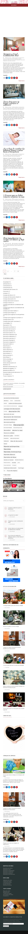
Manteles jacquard (8, 873)
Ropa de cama (6, 891)
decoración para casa (17, 427)
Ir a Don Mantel (7, 478)
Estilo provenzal (7, 355)
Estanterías (6, 438)
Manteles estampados (8, 870)
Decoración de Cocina (8, 329)
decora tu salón (8, 436)
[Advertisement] (14, 21)
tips (4, 470)
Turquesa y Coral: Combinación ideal (10, 54)
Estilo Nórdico (6, 353)
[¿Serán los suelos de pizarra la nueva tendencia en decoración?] (14, 638)
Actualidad (16, 57)
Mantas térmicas (7, 885)
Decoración (10, 59)
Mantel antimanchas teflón (11, 446)
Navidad (14, 462)
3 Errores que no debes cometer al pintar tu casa (13, 196)
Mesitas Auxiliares (7, 462)
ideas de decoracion (16, 441)
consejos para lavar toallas (10, 310)
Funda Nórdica (7, 884)
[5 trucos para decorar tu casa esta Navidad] (14, 659)
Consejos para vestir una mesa (11, 321)
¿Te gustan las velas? (13, 515)
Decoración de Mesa (11, 109)
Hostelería (5, 896)
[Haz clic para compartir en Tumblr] (14, 78)
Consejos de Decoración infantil (12, 58)
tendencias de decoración (10, 468)
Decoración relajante (8, 342)
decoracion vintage (8, 424)
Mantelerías (6, 892)
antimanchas (6, 284)
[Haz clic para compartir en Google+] (12, 78)
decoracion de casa (9, 414)
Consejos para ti (17, 200)
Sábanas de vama (7, 880)
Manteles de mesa (7, 868)
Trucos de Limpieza (12, 470)
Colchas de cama (7, 882)
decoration (7, 430)
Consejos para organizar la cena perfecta (13, 314)
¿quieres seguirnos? (8, 379)
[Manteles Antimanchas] (11, 566)
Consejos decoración (10, 108)
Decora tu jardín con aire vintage (11, 626)
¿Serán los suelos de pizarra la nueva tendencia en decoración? (12, 648)
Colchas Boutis (7, 287)
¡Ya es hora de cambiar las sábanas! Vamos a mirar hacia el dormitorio (13, 150)
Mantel (5, 443)
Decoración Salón (7, 344)
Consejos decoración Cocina (19, 108)
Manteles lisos (7, 869)
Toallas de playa (7, 893)
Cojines (11, 400)
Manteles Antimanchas (12, 452)
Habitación (6, 441)
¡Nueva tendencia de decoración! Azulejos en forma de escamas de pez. (13, 687)
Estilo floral (6, 346)
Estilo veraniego (7, 359)
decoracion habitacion (10, 419)
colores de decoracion (15, 403)
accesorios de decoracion (11, 398)
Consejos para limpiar (8, 312)
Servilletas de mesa (8, 894)
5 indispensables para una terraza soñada (13, 605)
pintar (19, 462)
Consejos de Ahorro (8, 295)
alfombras (6, 400)
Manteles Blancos (9, 454)
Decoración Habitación (16, 59)
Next (5, 274)
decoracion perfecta (9, 422)
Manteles (5, 364)
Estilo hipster (6, 347)
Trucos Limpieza (7, 376)
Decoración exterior (8, 332)
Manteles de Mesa (8, 370)
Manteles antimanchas (10, 245)
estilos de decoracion (14, 438)
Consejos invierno (7, 302)
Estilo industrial (7, 349)
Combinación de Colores (9, 289)
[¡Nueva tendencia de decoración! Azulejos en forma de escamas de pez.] (14, 677)
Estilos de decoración (8, 363)
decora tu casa (17, 430)
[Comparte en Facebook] (7, 78)
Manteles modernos (8, 872)
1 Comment (7, 667)
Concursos (5, 291)
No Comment (9, 57)
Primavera (14, 465)
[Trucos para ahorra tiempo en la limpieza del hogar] (14, 766)
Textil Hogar (21, 468)
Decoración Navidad (8, 340)
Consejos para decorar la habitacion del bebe (13, 305)
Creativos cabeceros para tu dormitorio (15, 508)
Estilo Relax (6, 357)
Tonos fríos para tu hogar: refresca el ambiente (11, 103)
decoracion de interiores (12, 417)
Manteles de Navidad (8, 460)
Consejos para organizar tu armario (12, 317)
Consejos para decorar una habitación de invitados (13, 308)
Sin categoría (6, 374)
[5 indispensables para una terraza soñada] (14, 596)
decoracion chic (14, 411)
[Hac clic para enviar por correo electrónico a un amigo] (4, 78)
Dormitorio (17, 435)
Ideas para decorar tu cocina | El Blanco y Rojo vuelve (13, 239)
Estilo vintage (6, 361)
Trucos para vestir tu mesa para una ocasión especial (13, 709)
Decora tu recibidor (9, 433)
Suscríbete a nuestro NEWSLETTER (12, 917)
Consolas (5, 411)
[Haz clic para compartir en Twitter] (9, 78)
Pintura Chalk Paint (7, 465)
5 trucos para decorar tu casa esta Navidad (13, 665)
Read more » (22, 81)
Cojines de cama (7, 881)
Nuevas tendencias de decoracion (11, 372)
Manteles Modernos (19, 459)
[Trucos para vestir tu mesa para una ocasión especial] (14, 699)
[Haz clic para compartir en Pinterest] (17, 78)
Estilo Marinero (7, 351)
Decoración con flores (8, 327)
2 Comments (9, 243)
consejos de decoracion (12, 409)
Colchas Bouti (6, 285)
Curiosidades (6, 323)
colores (5, 403)
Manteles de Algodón (8, 368)
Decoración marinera (11, 60)
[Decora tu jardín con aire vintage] (14, 617)
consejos (7, 155)
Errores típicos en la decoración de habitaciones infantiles (15, 529)
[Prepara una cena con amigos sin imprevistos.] (14, 834)
